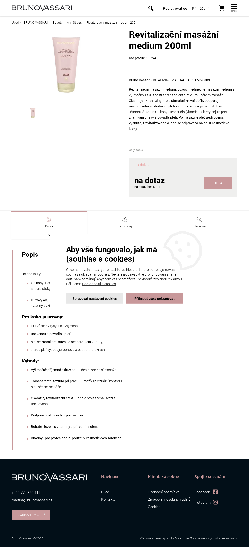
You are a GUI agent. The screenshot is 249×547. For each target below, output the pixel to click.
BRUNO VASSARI (36, 22)
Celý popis (136, 150)
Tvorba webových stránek (207, 538)
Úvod (15, 22)
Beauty (57, 22)
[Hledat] (151, 8)
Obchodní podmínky (163, 491)
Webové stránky (151, 538)
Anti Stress (74, 22)
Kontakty (108, 499)
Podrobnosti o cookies (99, 284)
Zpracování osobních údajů (169, 499)
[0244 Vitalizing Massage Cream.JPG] (66, 64)
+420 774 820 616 (26, 492)
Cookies (154, 506)
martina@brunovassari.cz (32, 499)
